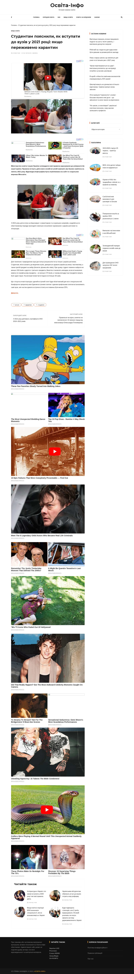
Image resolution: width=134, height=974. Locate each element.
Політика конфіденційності (97, 948)
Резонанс (53, 951)
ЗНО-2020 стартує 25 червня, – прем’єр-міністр (110, 150)
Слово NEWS (54, 953)
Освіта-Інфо (67, 5)
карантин (28, 305)
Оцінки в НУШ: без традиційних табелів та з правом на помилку (111, 182)
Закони (97, 17)
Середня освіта (48, 17)
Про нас (91, 959)
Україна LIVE (54, 948)
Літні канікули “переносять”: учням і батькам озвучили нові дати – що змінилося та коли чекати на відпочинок (104, 97)
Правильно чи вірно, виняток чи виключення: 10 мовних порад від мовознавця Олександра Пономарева (68, 320)
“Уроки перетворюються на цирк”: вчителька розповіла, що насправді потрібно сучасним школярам (103, 68)
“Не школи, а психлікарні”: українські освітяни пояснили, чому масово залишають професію (103, 108)
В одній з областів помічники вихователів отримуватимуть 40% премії (105, 78)
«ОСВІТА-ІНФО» (39, 971)
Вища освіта (68, 17)
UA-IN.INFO (53, 958)
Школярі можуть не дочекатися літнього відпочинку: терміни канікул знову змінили (104, 87)
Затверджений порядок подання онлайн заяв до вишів (111, 248)
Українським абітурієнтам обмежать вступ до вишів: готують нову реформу (71, 894)
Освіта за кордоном (83, 17)
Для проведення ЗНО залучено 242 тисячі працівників (110, 265)
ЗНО (59, 17)
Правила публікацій (95, 953)
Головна (36, 17)
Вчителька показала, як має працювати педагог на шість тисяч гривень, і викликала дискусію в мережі (104, 41)
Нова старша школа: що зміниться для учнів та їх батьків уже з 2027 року (104, 59)
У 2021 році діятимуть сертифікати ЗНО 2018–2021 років (28, 320)
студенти (41, 305)
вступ (17, 305)
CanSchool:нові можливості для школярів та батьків (110, 199)
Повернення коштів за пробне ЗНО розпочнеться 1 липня (111, 216)
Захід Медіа (53, 956)
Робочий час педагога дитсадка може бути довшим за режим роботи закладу (104, 51)
